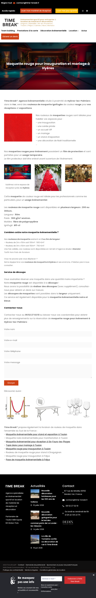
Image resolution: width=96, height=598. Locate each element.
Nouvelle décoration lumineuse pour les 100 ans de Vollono (43, 496)
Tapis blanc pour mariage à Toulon (24, 445)
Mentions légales (31, 570)
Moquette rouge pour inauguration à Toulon (28, 448)
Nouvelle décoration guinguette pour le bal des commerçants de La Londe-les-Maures (44, 519)
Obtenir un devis (10, 36)
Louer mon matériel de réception (36, 10)
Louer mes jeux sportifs (66, 10)
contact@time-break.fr (27, 3)
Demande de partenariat (35, 565)
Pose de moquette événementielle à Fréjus (28, 459)
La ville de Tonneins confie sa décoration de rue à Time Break (49, 540)
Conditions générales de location (52, 570)
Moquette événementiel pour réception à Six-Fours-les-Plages (38, 441)
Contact (21, 565)
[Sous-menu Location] (78, 30)
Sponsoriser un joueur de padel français (62, 565)
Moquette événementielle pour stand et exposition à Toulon (36, 434)
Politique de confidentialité (13, 570)
